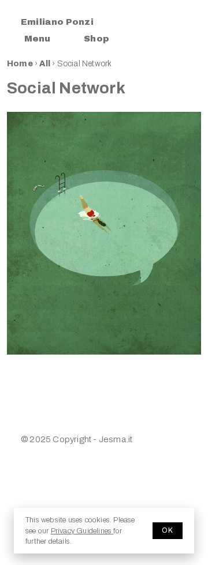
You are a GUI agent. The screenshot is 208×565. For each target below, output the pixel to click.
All (45, 63)
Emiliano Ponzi (57, 22)
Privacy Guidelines (82, 531)
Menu (37, 38)
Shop (96, 38)
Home (20, 63)
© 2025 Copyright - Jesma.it (76, 439)
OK (167, 530)
